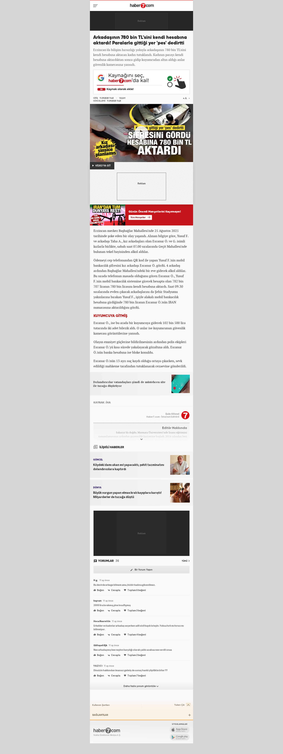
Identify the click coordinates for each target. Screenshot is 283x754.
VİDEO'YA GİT (103, 165)
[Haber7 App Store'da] (179, 729)
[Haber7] (142, 5)
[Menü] (96, 5)
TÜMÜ (185, 561)
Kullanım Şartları (101, 705)
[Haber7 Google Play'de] (179, 737)
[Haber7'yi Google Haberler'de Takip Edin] (141, 82)
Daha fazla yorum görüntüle (139, 686)
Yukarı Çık (179, 705)
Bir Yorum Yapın (143, 570)
